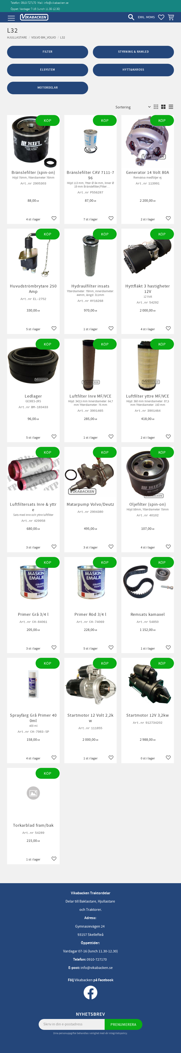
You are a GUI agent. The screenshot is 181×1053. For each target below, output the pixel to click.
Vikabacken (83, 980)
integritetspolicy (118, 1033)
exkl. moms (146, 17)
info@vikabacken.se (56, 3)
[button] (11, 18)
